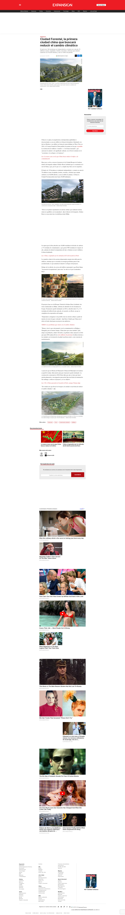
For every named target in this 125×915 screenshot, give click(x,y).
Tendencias (43, 36)
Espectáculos (22, 893)
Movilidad (41, 901)
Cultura (40, 864)
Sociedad (21, 889)
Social (40, 898)
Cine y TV (41, 880)
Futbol (59, 880)
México (21, 882)
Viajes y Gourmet (23, 900)
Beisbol (60, 881)
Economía (48, 11)
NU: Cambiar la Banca (95, 108)
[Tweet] (76, 56)
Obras (73, 11)
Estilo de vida (42, 872)
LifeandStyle (22, 876)
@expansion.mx (64, 907)
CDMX (20, 884)
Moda (20, 897)
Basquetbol (61, 884)
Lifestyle (60, 887)
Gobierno (21, 880)
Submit (77, 474)
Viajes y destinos (62, 895)
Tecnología (66, 11)
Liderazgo (60, 873)
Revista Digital (101, 5)
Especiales (61, 876)
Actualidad (61, 872)
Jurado (60, 901)
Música (40, 881)
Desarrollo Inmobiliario (44, 888)
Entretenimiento (43, 877)
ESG (79, 11)
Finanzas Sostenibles (63, 864)
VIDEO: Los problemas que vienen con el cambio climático (58, 325)
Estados (21, 886)
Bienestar (60, 898)
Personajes (61, 897)
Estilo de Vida (61, 899)
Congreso (21, 883)
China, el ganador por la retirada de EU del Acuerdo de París (73, 445)
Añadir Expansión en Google (63, 55)
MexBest (60, 891)
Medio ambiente (43, 897)
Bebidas (60, 894)
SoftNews (74, 422)
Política (41, 11)
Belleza (21, 898)
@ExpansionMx (50, 455)
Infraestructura (42, 890)
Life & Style (41, 875)
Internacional (57, 11)
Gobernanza (42, 899)
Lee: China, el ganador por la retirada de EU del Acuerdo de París (60, 256)
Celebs (40, 870)
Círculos (21, 895)
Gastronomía (61, 893)
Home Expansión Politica (25, 866)
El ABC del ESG (62, 866)
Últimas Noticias (24, 11)
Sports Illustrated (62, 879)
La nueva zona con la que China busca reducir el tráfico (51, 445)
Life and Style (93, 11)
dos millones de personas (65, 335)
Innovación (61, 865)
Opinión (21, 887)
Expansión (21, 864)
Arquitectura (42, 891)
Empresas (33, 11)
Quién (20, 891)
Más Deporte (61, 886)
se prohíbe (79, 146)
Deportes (41, 879)
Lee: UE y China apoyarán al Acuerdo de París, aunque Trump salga (61, 383)
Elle (39, 866)
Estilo (40, 876)
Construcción (42, 887)
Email (56, 475)
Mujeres (85, 11)
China (56, 422)
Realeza (21, 894)
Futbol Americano (62, 883)
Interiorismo (42, 893)
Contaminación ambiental (64, 422)
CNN (46, 453)
